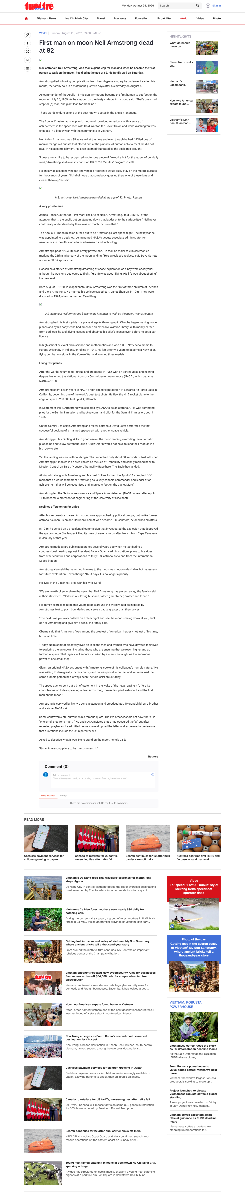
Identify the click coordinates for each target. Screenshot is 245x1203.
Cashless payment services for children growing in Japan (44, 857)
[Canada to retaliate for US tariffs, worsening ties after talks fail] (97, 838)
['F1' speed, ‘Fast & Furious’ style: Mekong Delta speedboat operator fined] (194, 914)
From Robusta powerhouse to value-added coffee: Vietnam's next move (193, 1070)
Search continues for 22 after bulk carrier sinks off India (148, 857)
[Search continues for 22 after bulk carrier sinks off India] (148, 838)
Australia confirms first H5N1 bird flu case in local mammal (198, 857)
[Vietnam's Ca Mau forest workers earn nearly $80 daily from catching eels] (43, 919)
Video (200, 18)
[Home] (26, 19)
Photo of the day (194, 939)
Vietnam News (46, 18)
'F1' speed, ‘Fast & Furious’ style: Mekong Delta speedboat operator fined (194, 889)
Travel (101, 18)
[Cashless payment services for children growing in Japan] (46, 838)
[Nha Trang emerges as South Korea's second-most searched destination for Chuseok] (43, 1046)
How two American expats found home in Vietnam (99, 1004)
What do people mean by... (180, 44)
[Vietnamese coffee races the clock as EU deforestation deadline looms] (194, 1027)
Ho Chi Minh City (77, 18)
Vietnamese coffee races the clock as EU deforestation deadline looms (193, 1047)
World (184, 18)
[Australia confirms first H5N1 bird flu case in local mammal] (199, 838)
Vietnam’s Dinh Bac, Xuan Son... (180, 121)
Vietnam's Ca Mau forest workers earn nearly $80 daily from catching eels (106, 911)
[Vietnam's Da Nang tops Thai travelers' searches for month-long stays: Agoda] (43, 888)
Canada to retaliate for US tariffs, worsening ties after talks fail (96, 857)
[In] (27, 68)
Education (141, 18)
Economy (120, 18)
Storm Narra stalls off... (181, 64)
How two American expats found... (182, 102)
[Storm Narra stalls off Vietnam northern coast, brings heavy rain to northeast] (207, 67)
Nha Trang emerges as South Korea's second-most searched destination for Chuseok (106, 1038)
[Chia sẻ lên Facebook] (27, 43)
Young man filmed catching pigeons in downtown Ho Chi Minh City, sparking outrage (111, 1164)
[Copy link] (27, 35)
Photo (217, 18)
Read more (34, 819)
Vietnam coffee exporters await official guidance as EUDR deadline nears (193, 1118)
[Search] (198, 6)
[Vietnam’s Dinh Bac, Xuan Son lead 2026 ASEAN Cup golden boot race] (207, 125)
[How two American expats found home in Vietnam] (207, 106)
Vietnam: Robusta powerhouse (186, 1004)
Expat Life (164, 18)
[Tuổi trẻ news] (39, 6)
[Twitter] (27, 51)
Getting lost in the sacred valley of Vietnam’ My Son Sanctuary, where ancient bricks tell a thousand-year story (108, 943)
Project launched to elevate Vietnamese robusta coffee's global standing (193, 1094)
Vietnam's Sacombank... (178, 83)
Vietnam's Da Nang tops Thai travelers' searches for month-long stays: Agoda (108, 879)
